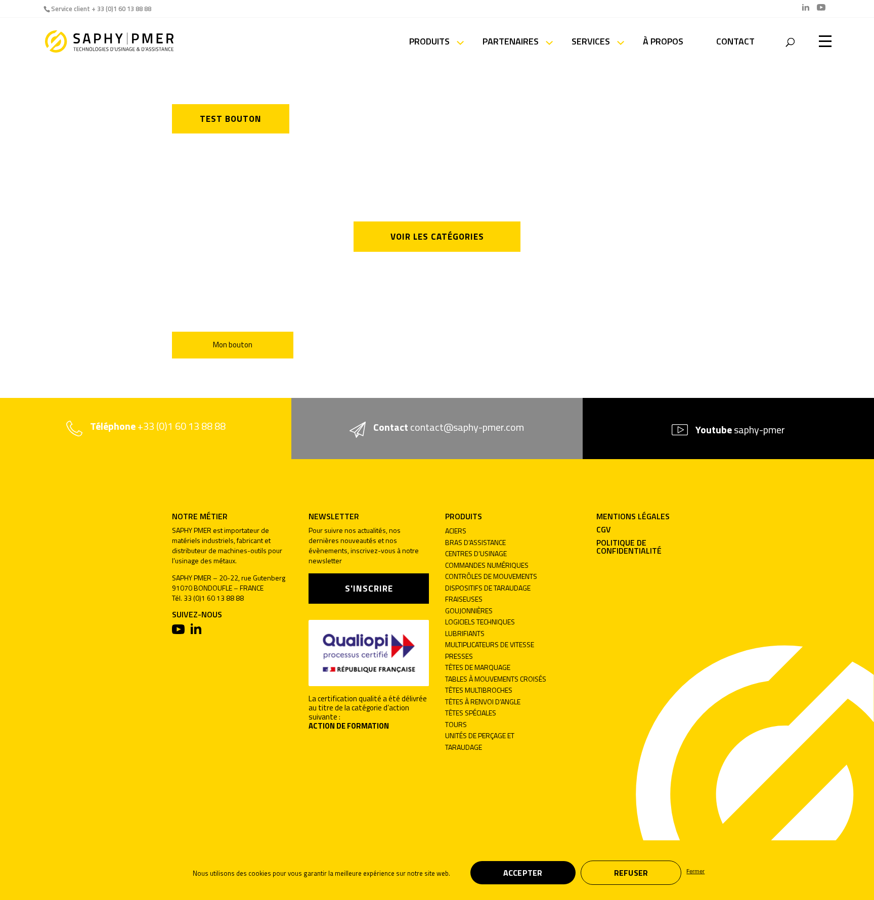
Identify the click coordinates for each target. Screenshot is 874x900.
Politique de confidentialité (629, 546)
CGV (603, 529)
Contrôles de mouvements (491, 576)
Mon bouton (232, 344)
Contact (735, 43)
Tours (456, 724)
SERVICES (591, 43)
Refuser (631, 873)
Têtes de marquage (477, 667)
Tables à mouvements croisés (495, 678)
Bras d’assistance (475, 542)
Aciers (455, 530)
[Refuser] (686, 870)
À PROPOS (663, 43)
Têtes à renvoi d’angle (482, 701)
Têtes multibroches (478, 690)
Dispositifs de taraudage (488, 587)
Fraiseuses (464, 599)
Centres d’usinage (476, 553)
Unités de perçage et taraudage (479, 741)
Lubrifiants (465, 633)
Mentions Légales (633, 516)
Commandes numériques (487, 565)
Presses (459, 656)
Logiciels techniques (480, 621)
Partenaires (511, 43)
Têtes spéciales (470, 712)
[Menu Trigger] (825, 41)
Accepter (523, 873)
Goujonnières (469, 610)
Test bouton (230, 118)
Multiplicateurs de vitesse (489, 644)
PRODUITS (429, 43)
